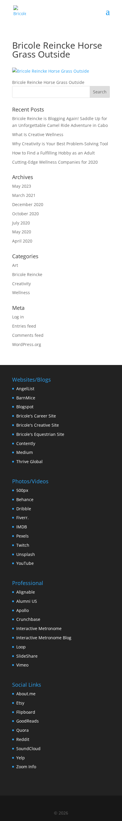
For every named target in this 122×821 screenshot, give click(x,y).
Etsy (20, 703)
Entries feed (24, 326)
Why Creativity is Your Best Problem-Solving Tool (60, 143)
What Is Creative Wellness (37, 134)
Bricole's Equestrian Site (40, 434)
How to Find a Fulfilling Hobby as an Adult (53, 153)
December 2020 (27, 204)
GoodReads (27, 721)
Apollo (22, 610)
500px (22, 490)
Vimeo (22, 665)
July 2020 (21, 223)
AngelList (25, 388)
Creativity (21, 283)
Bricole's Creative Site (37, 425)
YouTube (25, 563)
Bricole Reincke (27, 274)
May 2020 (21, 232)
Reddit (22, 739)
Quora (22, 730)
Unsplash (25, 554)
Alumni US (26, 601)
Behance (24, 499)
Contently (25, 443)
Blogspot (24, 406)
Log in (18, 317)
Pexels (22, 536)
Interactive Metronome (39, 628)
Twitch (22, 545)
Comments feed (28, 335)
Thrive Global (29, 461)
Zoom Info (26, 766)
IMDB (21, 527)
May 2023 (21, 186)
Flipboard (25, 712)
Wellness (21, 292)
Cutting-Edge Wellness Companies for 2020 (55, 162)
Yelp (20, 758)
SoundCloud (28, 748)
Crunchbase (28, 619)
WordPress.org (26, 344)
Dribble (23, 508)
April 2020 (22, 241)
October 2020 (25, 213)
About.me (26, 693)
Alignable (25, 592)
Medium (24, 452)
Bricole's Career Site (36, 416)
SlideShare (27, 656)
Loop (21, 647)
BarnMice (25, 398)
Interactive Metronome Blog (43, 637)
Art (15, 265)
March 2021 (24, 195)
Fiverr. (22, 517)
